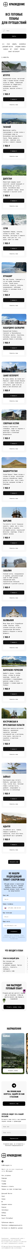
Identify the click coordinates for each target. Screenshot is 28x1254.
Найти (14, 36)
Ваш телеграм (7, 913)
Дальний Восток (7, 1193)
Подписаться (14, 1138)
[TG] (3, 1161)
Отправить (14, 931)
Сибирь (4, 1212)
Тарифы (4, 1183)
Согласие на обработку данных (12, 1228)
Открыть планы (13, 1070)
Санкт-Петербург (7, 1218)
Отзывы (4, 1181)
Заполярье (5, 1210)
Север (3, 1199)
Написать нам (14, 1103)
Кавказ (4, 1207)
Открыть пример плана (14, 1007)
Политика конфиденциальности (12, 1225)
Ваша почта (6, 921)
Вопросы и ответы (8, 1186)
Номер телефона (8, 904)
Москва (4, 1215)
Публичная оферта (8, 1222)
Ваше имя (6, 895)
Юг (2, 1201)
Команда (4, 1178)
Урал (3, 1196)
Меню (25, 4)
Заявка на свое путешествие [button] (11, 1189)
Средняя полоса (7, 1204)
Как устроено (6, 1175)
